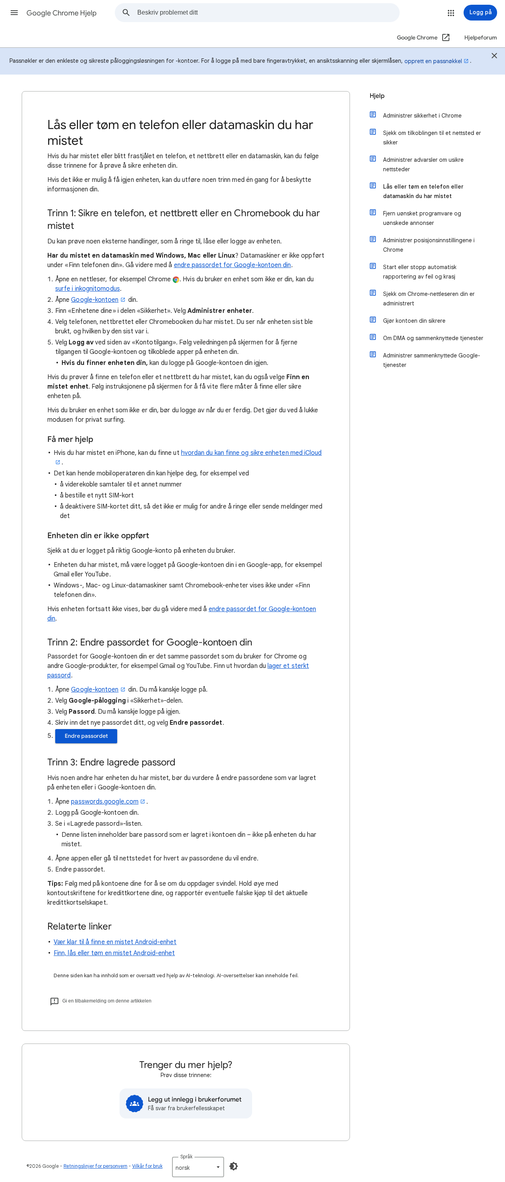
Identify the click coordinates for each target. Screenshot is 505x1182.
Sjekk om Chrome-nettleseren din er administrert (429, 298)
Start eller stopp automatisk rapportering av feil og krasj (419, 272)
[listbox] (198, 1167)
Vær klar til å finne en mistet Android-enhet (115, 942)
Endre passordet (86, 736)
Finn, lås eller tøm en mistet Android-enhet (114, 953)
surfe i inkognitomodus (87, 289)
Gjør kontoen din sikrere (414, 320)
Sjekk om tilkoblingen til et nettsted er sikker (432, 137)
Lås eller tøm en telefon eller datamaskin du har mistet (423, 191)
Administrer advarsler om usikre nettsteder (423, 164)
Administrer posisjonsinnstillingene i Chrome (429, 245)
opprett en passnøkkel (433, 61)
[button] (14, 12)
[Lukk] (494, 56)
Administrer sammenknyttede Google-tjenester (431, 360)
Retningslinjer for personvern (95, 1166)
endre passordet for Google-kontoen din (232, 265)
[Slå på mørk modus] (233, 1166)
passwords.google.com (104, 802)
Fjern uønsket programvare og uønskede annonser (422, 218)
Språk (186, 1157)
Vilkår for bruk (147, 1166)
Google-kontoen (94, 300)
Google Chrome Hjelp (61, 13)
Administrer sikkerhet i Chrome (422, 115)
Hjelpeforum (480, 37)
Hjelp (377, 96)
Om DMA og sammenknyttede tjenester (433, 338)
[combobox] (268, 13)
